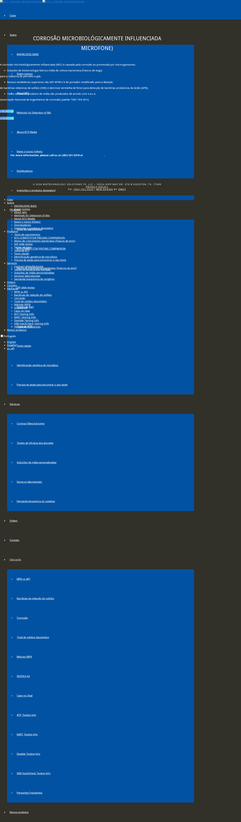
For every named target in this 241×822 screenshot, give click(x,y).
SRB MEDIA (7, 111)
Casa (13, 15)
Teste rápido (24, 345)
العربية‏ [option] (10, 348)
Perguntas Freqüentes (29, 792)
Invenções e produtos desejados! (36, 190)
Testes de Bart (22, 247)
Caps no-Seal (24, 695)
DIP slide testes (26, 287)
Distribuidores (25, 171)
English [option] (11, 342)
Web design (104, 189)
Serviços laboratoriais (29, 482)
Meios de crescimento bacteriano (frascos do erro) (44, 241)
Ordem (13, 520)
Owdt (122, 189)
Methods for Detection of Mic (34, 112)
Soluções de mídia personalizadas (36, 462)
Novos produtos (19, 812)
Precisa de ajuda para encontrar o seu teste (42, 384)
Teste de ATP (21, 250)
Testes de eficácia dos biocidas (35, 443)
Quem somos (25, 73)
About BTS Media (27, 132)
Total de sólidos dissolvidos (33, 637)
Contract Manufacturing (30, 423)
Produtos (12, 231)
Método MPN (24, 656)
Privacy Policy (97, 187)
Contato (14, 540)
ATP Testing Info (26, 715)
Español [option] (12, 345)
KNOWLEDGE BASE (28, 54)
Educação (15, 559)
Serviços (15, 404)
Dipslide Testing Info (28, 754)
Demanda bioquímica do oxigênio (36, 501)
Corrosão (22, 618)
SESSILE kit (23, 676)
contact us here (94, 155)
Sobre (13, 35)
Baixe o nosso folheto (30, 151)
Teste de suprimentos (27, 234)
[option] (124, 342)
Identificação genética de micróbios (37, 365)
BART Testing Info (27, 734)
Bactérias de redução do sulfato (35, 598)
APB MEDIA (7, 118)
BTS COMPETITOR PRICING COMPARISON (41, 248)
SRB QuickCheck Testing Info (33, 773)
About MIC (20, 212)
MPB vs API (23, 579)
